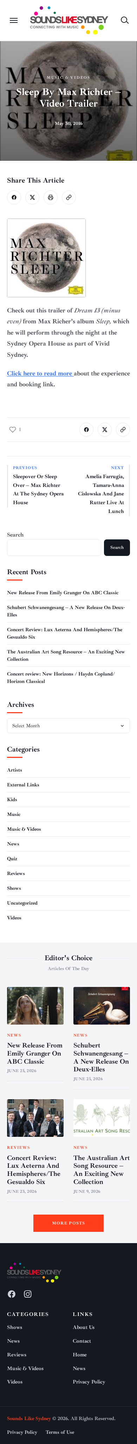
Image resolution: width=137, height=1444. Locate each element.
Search (15, 534)
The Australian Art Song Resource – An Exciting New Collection (101, 1170)
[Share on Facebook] (14, 197)
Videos (14, 918)
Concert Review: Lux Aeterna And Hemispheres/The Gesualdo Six (33, 1170)
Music (13, 814)
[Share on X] (32, 197)
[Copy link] (69, 197)
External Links (23, 785)
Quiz (12, 859)
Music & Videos (69, 77)
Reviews (16, 873)
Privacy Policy (89, 1382)
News (13, 844)
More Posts (68, 1223)
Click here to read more (40, 373)
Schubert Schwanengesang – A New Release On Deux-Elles (101, 1057)
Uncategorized (22, 903)
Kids (12, 800)
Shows (14, 888)
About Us (83, 1327)
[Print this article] (51, 197)
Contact (82, 1341)
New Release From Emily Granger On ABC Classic (62, 593)
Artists (14, 770)
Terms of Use (60, 1432)
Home (80, 1354)
